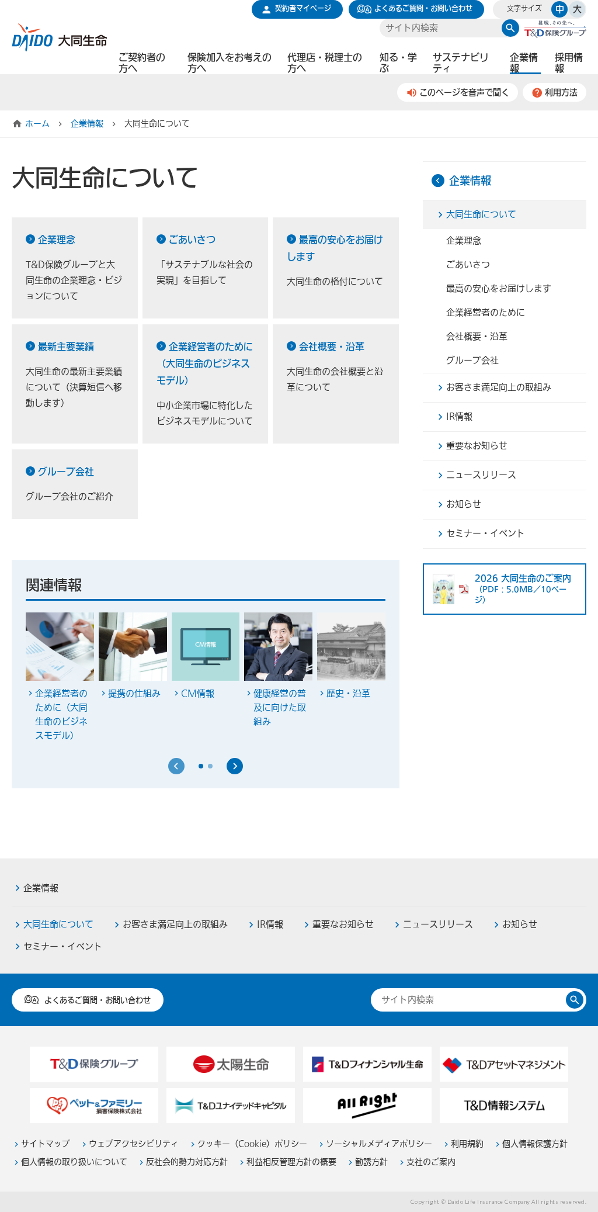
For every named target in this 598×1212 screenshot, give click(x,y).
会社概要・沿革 (331, 347)
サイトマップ (45, 1144)
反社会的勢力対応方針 (187, 1162)
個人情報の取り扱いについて (74, 1162)
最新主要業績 (66, 347)
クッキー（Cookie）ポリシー (252, 1144)
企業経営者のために (485, 312)
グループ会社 (66, 472)
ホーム (37, 124)
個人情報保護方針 (535, 1144)
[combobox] (441, 28)
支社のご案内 (431, 1162)
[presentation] (176, 766)
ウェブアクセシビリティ (134, 1144)
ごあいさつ (192, 240)
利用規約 (467, 1144)
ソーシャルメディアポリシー (379, 1144)
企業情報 (87, 124)
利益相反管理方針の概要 (291, 1162)
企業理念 (56, 240)
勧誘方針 (371, 1162)
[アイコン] (235, 766)
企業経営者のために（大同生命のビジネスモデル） (205, 363)
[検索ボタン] (510, 28)
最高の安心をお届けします (498, 288)
